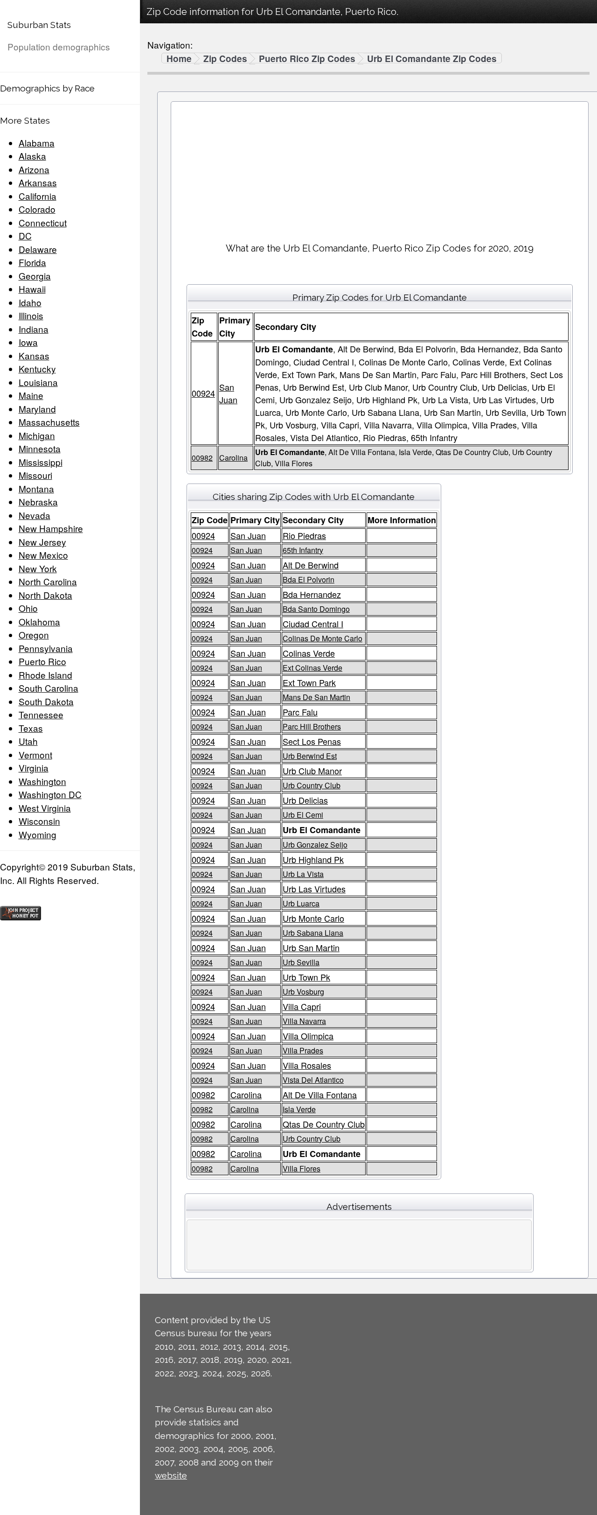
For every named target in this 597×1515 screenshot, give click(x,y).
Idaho (30, 302)
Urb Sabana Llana (313, 932)
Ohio (28, 608)
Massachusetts (49, 421)
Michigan (37, 435)
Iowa (28, 342)
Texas (31, 728)
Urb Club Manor (312, 771)
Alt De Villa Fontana (320, 1094)
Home (179, 58)
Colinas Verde (309, 653)
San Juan (228, 393)
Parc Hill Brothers (312, 726)
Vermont (35, 754)
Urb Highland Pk (313, 859)
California (37, 195)
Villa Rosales (307, 1065)
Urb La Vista (303, 874)
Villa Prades (303, 1050)
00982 (202, 457)
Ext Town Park (309, 682)
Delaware (38, 249)
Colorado (37, 209)
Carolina (233, 457)
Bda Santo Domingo (316, 608)
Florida (32, 262)
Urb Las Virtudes (314, 889)
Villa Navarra (304, 1021)
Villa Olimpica (308, 1036)
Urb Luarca (301, 903)
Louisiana (38, 382)
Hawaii (32, 288)
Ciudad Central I (313, 623)
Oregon (34, 634)
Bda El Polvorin (308, 579)
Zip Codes (225, 58)
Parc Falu (300, 712)
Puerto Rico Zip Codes (307, 58)
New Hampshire (51, 528)
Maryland (37, 408)
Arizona (34, 169)
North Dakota (45, 595)
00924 (203, 393)
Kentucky (37, 368)
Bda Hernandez (312, 594)
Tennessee (41, 714)
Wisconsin (39, 820)
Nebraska (38, 501)
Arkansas (38, 182)
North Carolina (48, 581)
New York (38, 568)
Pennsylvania (46, 648)
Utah (28, 741)
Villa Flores (301, 1168)
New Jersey (42, 541)
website (171, 1475)
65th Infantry (303, 550)
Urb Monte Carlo (313, 918)
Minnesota (40, 448)
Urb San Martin (311, 947)
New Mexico (43, 554)
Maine (31, 395)
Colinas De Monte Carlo (322, 638)
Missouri (35, 475)
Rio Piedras (304, 535)
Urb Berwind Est (310, 755)
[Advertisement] (379, 168)
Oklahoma (39, 621)
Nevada (34, 515)
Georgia (35, 275)
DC (25, 235)
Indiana (34, 329)
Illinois (31, 315)
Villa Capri (302, 1006)
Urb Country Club (311, 785)
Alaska (32, 155)
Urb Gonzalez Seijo (315, 844)
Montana (36, 488)
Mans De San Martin (316, 697)
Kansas (34, 355)
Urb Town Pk (306, 977)
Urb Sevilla (301, 962)
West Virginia (45, 807)
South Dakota (46, 701)
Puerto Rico (42, 661)
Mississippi (40, 462)
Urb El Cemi (303, 814)
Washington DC (50, 794)
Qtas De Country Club (324, 1124)
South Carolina (48, 687)
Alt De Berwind (311, 565)
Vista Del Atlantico (313, 1079)
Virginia (34, 767)
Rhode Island (45, 674)
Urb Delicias (305, 800)
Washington (42, 781)
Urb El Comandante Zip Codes (432, 58)
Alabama (37, 142)
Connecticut (43, 222)
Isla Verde (299, 1109)
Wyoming (37, 834)
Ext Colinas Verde (312, 667)
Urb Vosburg (303, 991)
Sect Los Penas (312, 741)
